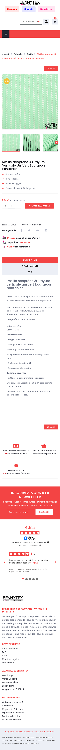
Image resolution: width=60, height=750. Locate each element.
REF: (4, 224)
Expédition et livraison (13, 712)
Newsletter (46, 9)
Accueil (6, 54)
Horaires (12, 9)
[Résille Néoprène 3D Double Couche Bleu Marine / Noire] (11, 143)
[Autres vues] (3, 142)
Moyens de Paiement (13, 709)
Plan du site (8, 662)
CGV (4, 655)
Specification (30, 265)
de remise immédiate (16, 453)
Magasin (28, 9)
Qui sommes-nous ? (12, 702)
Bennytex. (29, 731)
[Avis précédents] (4, 563)
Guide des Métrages (12, 719)
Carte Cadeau (9, 678)
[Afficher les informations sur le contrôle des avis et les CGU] (48, 542)
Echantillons (8, 685)
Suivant (51, 68)
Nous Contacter (10, 648)
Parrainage (7, 675)
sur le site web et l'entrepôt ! (16, 473)
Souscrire (44, 512)
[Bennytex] (30, 2)
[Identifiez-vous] (46, 21)
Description (30, 259)
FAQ (4, 652)
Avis (30, 271)
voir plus (34, 563)
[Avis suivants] (55, 563)
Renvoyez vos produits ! (44, 453)
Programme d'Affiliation (14, 689)
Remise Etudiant (10, 682)
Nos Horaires (8, 705)
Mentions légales (10, 659)
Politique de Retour (11, 716)
